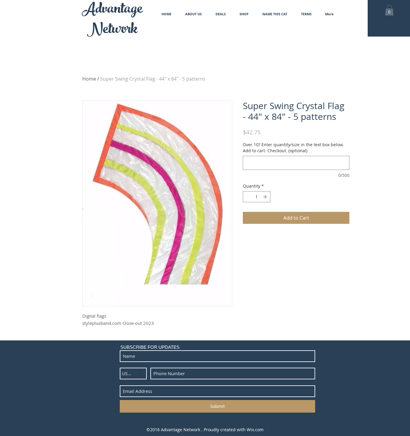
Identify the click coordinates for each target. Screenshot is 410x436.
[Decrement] (247, 196)
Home (89, 79)
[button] (389, 10)
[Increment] (266, 196)
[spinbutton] (256, 196)
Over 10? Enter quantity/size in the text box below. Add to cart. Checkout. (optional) (293, 147)
